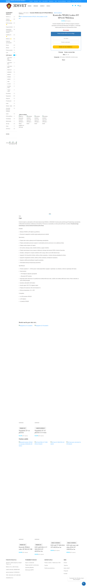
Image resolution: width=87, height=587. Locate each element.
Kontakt (65, 573)
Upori (7, 113)
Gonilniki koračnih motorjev (8, 110)
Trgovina (66, 565)
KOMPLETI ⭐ (8, 35)
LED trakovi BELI (9, 63)
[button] (56, 543)
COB (8, 81)
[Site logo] (9, 5)
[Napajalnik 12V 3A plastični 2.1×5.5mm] (42, 373)
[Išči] (70, 6)
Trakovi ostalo (8, 90)
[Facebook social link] (73, 1)
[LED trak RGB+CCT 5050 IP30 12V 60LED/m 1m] (42, 489)
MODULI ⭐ (9, 38)
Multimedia (8, 121)
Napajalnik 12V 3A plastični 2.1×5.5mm (40, 432)
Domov (65, 562)
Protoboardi (8, 101)
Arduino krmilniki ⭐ (8, 20)
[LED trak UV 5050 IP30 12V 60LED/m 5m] (58, 489)
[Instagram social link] (78, 1)
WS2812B (9, 72)
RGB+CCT (9, 69)
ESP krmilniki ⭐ (9, 24)
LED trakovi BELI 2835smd (9, 59)
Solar (7, 126)
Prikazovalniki (9, 50)
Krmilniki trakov (9, 87)
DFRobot (7, 142)
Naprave (8, 98)
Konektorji (8, 93)
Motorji (7, 47)
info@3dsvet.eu (9, 577)
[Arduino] (11, 143)
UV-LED (9, 83)
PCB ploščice (9, 116)
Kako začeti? (67, 568)
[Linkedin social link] (80, 1)
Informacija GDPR (29, 569)
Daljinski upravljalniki (9, 42)
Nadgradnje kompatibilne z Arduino (9, 31)
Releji (7, 45)
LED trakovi (9, 55)
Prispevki (66, 570)
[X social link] (75, 1)
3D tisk (7, 123)
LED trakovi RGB (9, 67)
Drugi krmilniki (9, 27)
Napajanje (8, 96)
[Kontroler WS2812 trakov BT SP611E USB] (26, 489)
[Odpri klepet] (84, 584)
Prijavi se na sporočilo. (65, 46)
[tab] (50, 213)
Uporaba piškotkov (29, 567)
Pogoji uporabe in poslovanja (32, 565)
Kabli (7, 103)
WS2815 (9, 76)
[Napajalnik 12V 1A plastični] (26, 373)
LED (7, 52)
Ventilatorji (8, 118)
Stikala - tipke (9, 105)
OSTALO (8, 128)
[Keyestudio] (15, 143)
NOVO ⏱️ (8, 16)
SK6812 (9, 79)
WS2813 (9, 74)
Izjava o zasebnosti (29, 562)
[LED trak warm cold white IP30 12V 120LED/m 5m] (73, 489)
